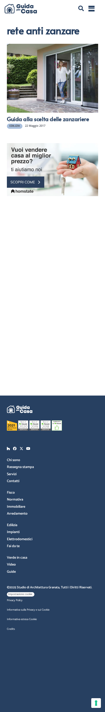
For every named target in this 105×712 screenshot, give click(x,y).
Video (11, 565)
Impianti (13, 532)
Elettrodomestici (19, 539)
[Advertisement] (53, 233)
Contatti (13, 481)
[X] (21, 449)
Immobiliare (16, 507)
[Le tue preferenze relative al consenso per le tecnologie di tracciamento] (96, 703)
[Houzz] (8, 448)
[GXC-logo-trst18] (21, 9)
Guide (11, 572)
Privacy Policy (14, 600)
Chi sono (13, 460)
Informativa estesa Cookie (22, 619)
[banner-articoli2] (52, 169)
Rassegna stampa (20, 467)
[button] (81, 8)
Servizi (12, 474)
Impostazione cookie (20, 594)
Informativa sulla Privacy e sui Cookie (28, 610)
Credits (11, 629)
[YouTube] (28, 448)
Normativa (15, 500)
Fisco (11, 493)
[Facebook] (15, 448)
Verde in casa (17, 558)
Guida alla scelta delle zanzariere (48, 119)
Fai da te (13, 546)
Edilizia (12, 525)
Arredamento (17, 514)
